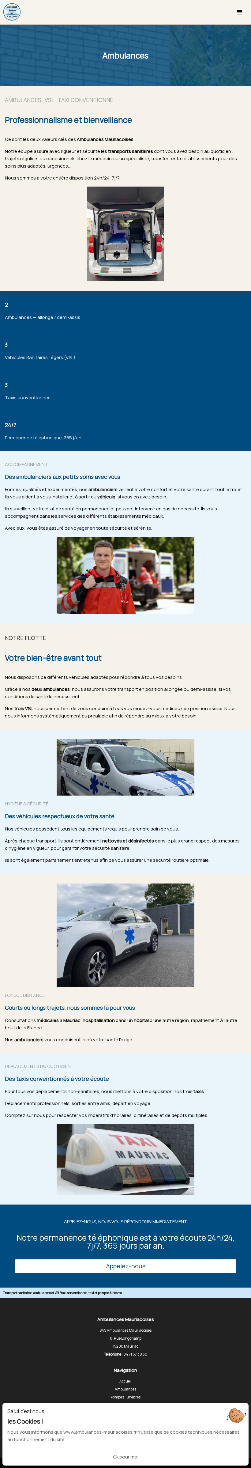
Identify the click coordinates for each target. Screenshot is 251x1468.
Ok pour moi (125, 1457)
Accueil (125, 1381)
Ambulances (125, 1389)
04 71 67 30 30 (135, 1354)
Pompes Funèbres (125, 1397)
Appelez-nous (125, 1266)
